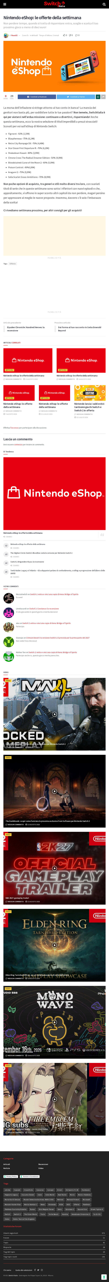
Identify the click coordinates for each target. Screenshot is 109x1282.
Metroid (60, 1200)
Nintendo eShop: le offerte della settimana (23, 375)
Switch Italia (13, 1275)
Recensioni (43, 1164)
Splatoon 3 (70, 1209)
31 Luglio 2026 (46, 414)
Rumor (32, 1209)
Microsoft (86, 1200)
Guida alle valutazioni (23, 1270)
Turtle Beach (53, 1214)
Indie (40, 1195)
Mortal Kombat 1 (30, 1205)
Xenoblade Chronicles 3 (81, 1214)
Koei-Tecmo (62, 1195)
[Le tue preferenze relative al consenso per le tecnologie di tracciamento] (104, 1277)
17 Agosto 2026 (33, 1132)
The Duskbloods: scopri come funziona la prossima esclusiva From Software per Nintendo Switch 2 (48, 821)
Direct (59, 1190)
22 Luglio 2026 (82, 417)
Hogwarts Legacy (11, 1195)
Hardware (86, 1190)
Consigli (50, 1190)
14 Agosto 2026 (84, 379)
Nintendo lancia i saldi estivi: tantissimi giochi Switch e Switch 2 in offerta (89, 407)
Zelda (7, 1219)
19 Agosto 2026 (33, 978)
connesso (18, 444)
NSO (68, 1205)
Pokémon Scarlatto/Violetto (15, 1209)
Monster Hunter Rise (13, 1205)
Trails (43, 1214)
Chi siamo (7, 1270)
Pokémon (86, 1205)
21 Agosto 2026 (31, 379)
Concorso (40, 1190)
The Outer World (30, 1214)
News (43, 1205)
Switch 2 (17, 1214)
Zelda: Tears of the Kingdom (24, 1219)
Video (8, 681)
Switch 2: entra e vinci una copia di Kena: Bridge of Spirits (54, 594)
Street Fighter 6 (97, 1209)
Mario (72, 1195)
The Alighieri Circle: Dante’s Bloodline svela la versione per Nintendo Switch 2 (41, 553)
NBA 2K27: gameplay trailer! (17, 898)
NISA (61, 1205)
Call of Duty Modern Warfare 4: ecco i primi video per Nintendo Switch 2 (35, 744)
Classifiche (28, 1190)
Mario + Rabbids (84, 1195)
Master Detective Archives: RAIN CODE (39, 1200)
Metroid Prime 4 (73, 1200)
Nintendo (52, 1205)
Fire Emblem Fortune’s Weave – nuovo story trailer (27, 1129)
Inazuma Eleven (28, 1195)
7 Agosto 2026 (11, 414)
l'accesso (15, 427)
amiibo (7, 1190)
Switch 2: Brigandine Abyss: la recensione (27, 561)
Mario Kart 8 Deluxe (12, 1200)
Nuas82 (14, 35)
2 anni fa (25, 35)
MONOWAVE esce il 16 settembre (19, 1052)
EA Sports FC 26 (72, 1190)
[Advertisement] (54, 236)
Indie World (49, 1195)
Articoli (35, 35)
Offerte (13, 264)
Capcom (17, 1190)
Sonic (60, 1209)
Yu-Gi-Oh (97, 1214)
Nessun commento (14, 379)
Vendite (65, 1214)
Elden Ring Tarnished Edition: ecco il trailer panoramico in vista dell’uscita (37, 975)
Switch (7, 1214)
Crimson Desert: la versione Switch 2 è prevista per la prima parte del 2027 (57, 637)
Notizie (80, 398)
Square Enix (82, 1209)
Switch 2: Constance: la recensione (44, 608)
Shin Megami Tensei (46, 1209)
